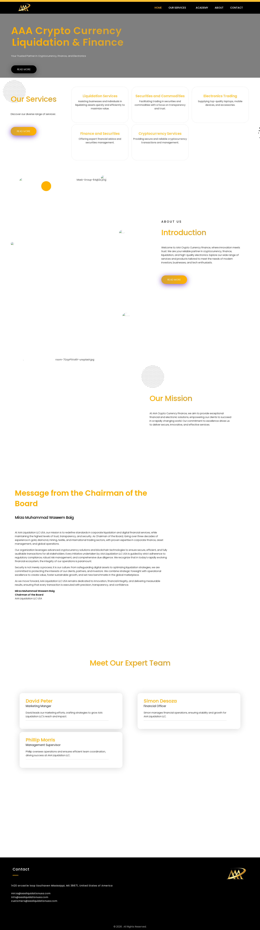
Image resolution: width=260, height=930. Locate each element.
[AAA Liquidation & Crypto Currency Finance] (33, 7)
